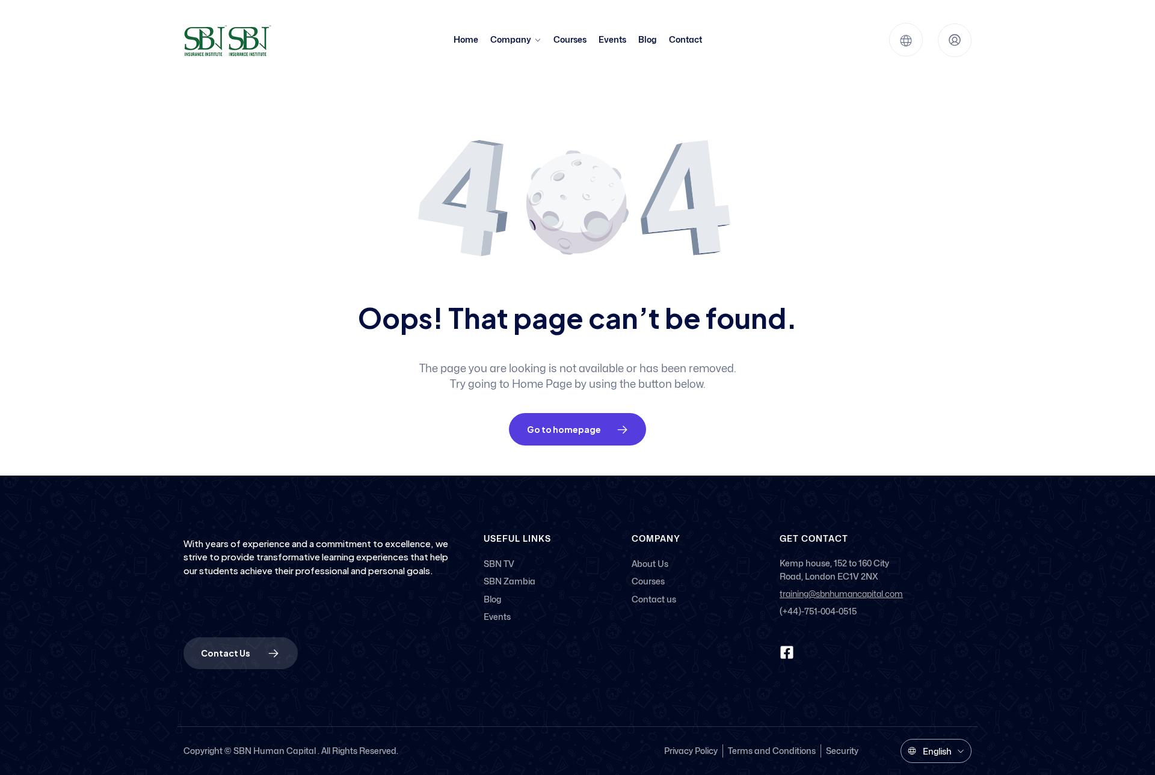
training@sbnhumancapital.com (841, 594)
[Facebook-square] (787, 652)
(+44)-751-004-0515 (818, 611)
